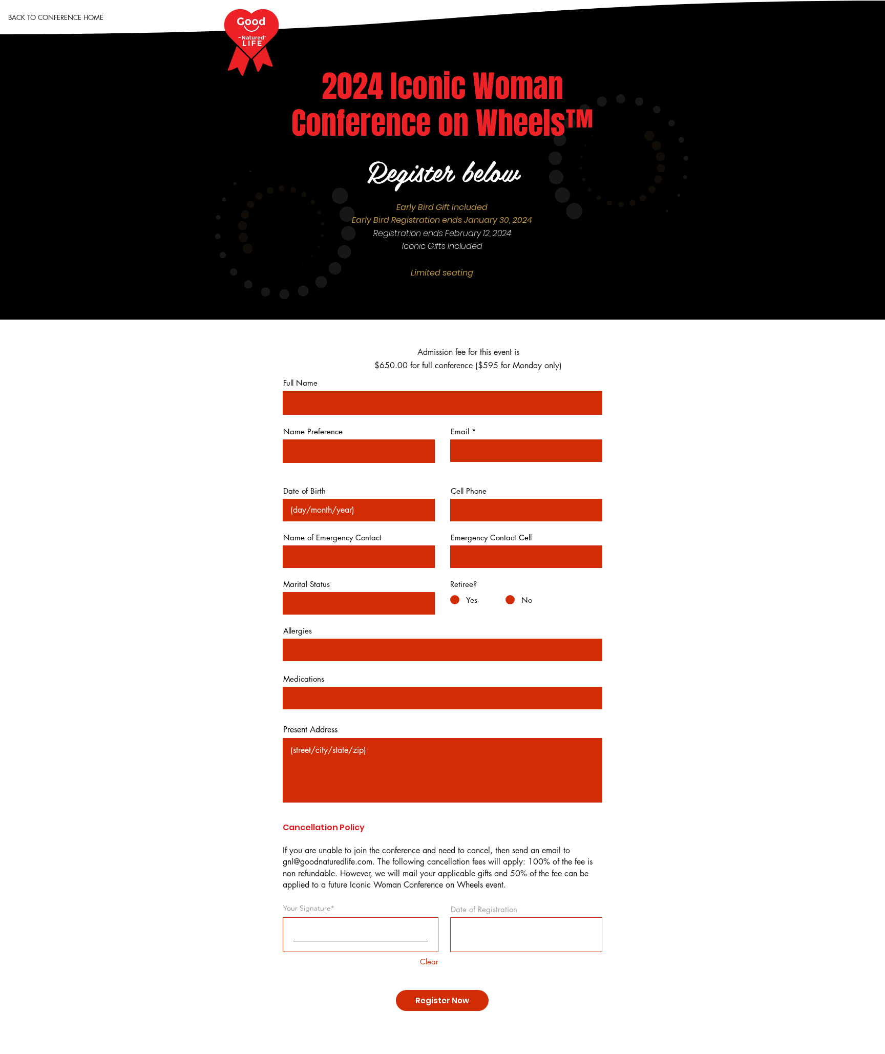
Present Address (310, 730)
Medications (303, 679)
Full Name (300, 383)
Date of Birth (304, 491)
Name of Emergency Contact (332, 537)
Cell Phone (469, 491)
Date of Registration (484, 909)
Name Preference (313, 431)
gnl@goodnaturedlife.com (327, 861)
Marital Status (306, 584)
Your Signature (307, 908)
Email (460, 431)
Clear (429, 961)
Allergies (297, 631)
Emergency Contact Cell (491, 537)
